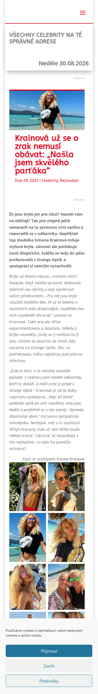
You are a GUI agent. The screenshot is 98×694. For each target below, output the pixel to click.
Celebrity (50, 180)
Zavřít (49, 666)
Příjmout (49, 651)
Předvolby (49, 681)
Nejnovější (69, 180)
